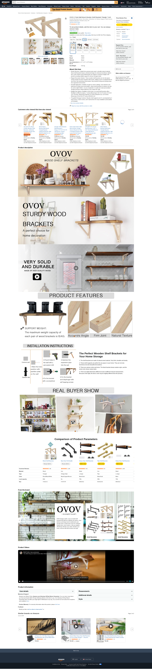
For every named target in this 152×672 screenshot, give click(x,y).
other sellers (88, 35)
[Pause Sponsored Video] (53, 629)
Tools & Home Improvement (24, 13)
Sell (83, 6)
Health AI (9, 6)
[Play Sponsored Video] (76, 626)
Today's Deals (65, 6)
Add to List (118, 69)
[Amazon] (5, 2)
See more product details (77, 103)
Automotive (124, 6)
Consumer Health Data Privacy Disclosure (77, 664)
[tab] (74, 336)
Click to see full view (43, 56)
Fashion (88, 6)
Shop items (87, 33)
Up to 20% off (73, 33)
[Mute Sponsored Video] (53, 632)
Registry (94, 6)
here (28, 601)
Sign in (128, 29)
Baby (129, 6)
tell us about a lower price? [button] (35, 609)
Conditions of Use (56, 664)
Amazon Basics (25, 6)
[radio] (25, 61)
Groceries (49, 6)
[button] (3, 6)
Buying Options (47, 463)
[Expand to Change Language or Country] (80, 659)
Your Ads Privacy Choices (93, 664)
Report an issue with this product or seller (81, 106)
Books (72, 6)
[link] (30, 129)
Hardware (33, 13)
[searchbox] (65, 2)
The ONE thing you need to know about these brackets (37, 553)
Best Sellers (34, 6)
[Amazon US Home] (61, 660)
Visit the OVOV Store (75, 22)
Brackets (50, 13)
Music (98, 6)
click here (57, 604)
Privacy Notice (64, 664)
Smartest (124, 33)
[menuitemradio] (130, 581)
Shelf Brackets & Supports (42, 13)
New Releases (42, 6)
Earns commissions (34, 552)
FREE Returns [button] (73, 30)
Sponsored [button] (20, 615)
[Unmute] (132, 581)
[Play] (19, 581)
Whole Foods (57, 6)
